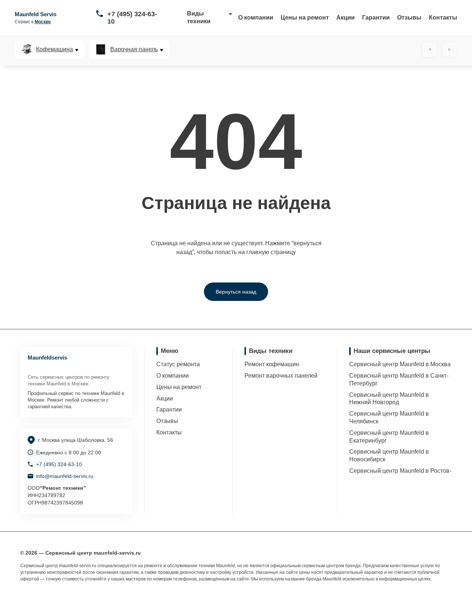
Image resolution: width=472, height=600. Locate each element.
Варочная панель (134, 49)
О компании (255, 17)
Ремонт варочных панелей (280, 375)
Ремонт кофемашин (271, 364)
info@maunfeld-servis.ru (64, 476)
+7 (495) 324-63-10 (132, 17)
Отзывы (409, 17)
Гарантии (376, 17)
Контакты (443, 17)
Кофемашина (54, 49)
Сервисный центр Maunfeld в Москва (400, 364)
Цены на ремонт (305, 17)
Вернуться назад (236, 292)
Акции (345, 17)
